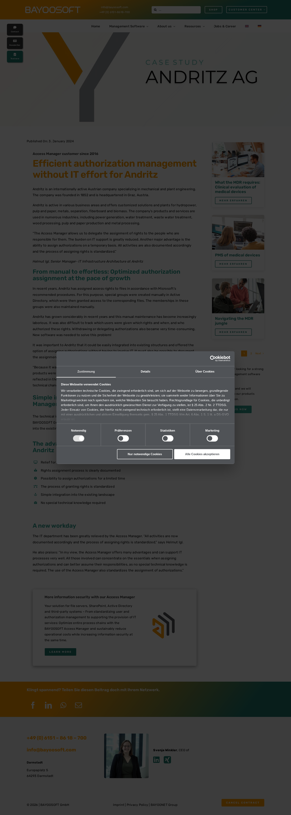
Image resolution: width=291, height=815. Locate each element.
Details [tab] (145, 371)
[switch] (123, 438)
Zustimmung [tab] (86, 371)
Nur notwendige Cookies (145, 454)
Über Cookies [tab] (204, 371)
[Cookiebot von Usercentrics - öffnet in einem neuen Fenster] (213, 358)
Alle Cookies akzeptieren (202, 454)
